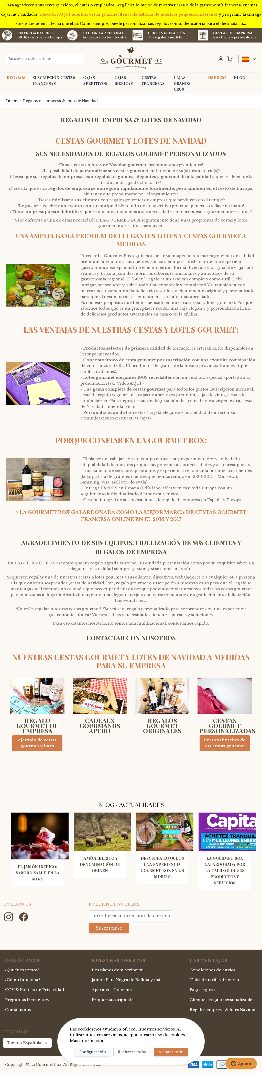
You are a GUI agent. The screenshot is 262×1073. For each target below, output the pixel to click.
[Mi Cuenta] (221, 59)
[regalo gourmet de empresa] (37, 698)
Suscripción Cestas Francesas (53, 80)
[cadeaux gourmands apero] (100, 698)
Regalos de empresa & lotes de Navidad (60, 101)
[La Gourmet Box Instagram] (9, 916)
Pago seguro (202, 989)
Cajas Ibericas (123, 80)
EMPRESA (217, 77)
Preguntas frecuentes (27, 999)
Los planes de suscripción (118, 969)
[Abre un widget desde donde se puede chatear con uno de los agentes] (241, 1064)
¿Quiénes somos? (22, 969)
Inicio (11, 101)
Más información (87, 1040)
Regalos (16, 77)
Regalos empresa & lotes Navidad (223, 1009)
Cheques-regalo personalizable (221, 999)
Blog (239, 77)
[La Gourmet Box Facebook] (23, 916)
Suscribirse (108, 928)
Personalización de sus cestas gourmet (225, 743)
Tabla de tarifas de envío (214, 979)
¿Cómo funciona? (22, 979)
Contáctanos (18, 1009)
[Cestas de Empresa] (203, 35)
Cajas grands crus (182, 83)
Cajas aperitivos (95, 80)
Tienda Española (24, 1042)
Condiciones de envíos (212, 969)
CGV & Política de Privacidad (34, 989)
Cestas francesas (153, 80)
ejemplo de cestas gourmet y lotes (37, 743)
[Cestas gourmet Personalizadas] (224, 698)
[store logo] (130, 58)
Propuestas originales (113, 999)
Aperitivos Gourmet (112, 989)
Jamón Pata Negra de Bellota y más (127, 979)
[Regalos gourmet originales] (162, 698)
